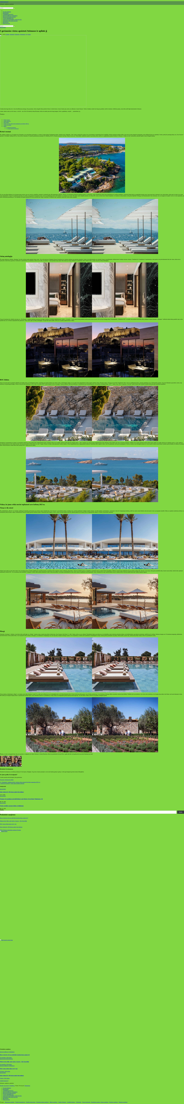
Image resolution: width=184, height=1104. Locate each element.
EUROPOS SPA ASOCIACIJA (10, 21)
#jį (26, 34)
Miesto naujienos (53, 1102)
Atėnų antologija (7, 121)
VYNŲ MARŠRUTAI (8, 18)
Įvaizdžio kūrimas (71, 1102)
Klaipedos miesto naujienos (42, 1102)
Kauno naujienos (104, 1102)
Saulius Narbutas (62, 1102)
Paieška (2, 810)
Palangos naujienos (123, 1102)
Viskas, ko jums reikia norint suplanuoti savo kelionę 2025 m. (16, 123)
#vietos (29, 34)
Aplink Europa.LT (4, 1)
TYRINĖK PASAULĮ (8, 14)
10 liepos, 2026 (3, 1071)
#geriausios (22, 34)
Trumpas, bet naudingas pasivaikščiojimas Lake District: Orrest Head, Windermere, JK (21, 799)
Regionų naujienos (113, 1102)
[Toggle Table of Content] (1, 117)
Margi (5, 126)
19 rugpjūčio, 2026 (4, 1057)
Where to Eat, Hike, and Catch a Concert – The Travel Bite (13, 821)
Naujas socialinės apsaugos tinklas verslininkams (12, 805)
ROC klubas (6, 122)
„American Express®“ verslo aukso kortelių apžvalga (12, 783)
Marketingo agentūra (9, 1102)
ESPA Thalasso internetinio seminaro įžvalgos (10, 830)
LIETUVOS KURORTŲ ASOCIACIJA (12, 19)
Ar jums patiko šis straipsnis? (13, 128)
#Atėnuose (17, 34)
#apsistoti (12, 34)
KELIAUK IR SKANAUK (9, 17)
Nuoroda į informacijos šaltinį (6, 779)
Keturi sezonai (7, 119)
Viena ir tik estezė (7, 125)
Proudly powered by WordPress (7, 1085)
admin (10, 1057)
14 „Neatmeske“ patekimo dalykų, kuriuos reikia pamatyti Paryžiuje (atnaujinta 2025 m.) (20, 782)
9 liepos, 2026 (3, 1078)
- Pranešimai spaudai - (95, 1102)
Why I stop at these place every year (8, 824)
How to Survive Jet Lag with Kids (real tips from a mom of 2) (14, 818)
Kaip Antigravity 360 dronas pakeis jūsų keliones (12, 792)
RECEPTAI (5, 22)
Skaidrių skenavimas (30, 1102)
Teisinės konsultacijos (20, 1102)
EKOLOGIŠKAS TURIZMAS (10, 15)
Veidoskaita (78, 1102)
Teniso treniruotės (86, 1102)
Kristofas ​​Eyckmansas (11, 127)
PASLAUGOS (6, 23)
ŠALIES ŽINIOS (7, 11)
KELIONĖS (6, 13)
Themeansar (27, 1085)
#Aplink (7, 34)
